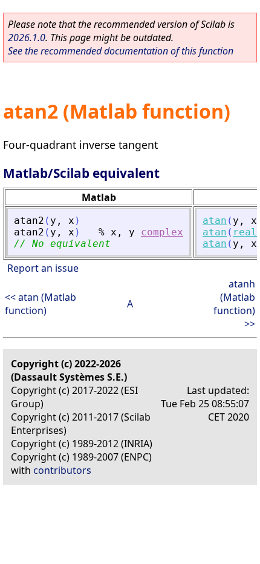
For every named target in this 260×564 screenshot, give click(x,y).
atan (215, 220)
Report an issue (43, 268)
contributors (62, 470)
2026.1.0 (26, 37)
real (245, 232)
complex (162, 232)
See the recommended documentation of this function (120, 50)
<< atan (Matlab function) (40, 303)
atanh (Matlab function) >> (234, 303)
